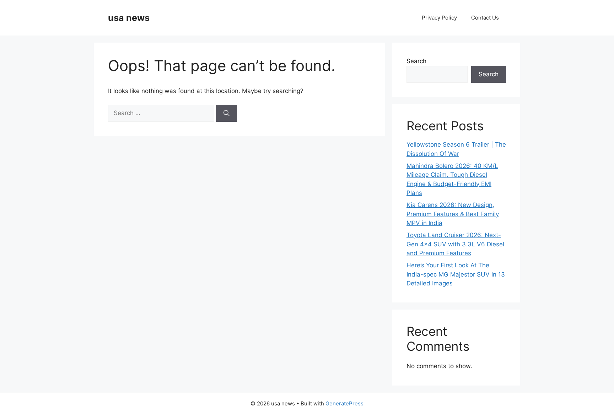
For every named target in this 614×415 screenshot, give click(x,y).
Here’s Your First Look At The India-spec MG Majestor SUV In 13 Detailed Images (455, 274)
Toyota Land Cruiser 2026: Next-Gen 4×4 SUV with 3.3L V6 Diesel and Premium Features (455, 244)
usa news (129, 17)
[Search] (226, 113)
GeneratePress (344, 403)
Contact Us (485, 17)
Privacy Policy (439, 17)
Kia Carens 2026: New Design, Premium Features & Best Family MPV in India (452, 213)
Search (416, 61)
